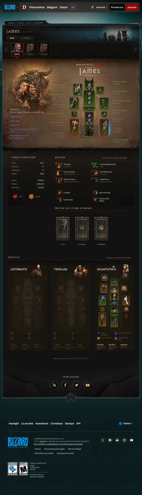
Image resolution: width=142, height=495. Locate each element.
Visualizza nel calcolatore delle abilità (114, 158)
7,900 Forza (16, 117)
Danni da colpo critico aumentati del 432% (23, 130)
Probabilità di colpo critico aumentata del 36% (20, 137)
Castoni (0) (14, 125)
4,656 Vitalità (15, 121)
